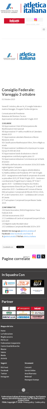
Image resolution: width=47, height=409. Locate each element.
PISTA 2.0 (4, 340)
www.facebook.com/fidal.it (21, 234)
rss (39, 19)
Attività (4, 358)
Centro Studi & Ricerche (10, 346)
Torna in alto (23, 393)
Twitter (4, 374)
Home (3, 331)
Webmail (28, 377)
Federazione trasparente (10, 343)
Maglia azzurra (7, 337)
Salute (3, 352)
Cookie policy (40, 402)
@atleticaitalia (10, 236)
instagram (35, 19)
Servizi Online (30, 370)
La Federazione (7, 334)
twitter (31, 19)
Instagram (5, 377)
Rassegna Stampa (32, 380)
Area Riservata (30, 374)
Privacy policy (28, 402)
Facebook (4, 370)
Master (3, 349)
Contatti (28, 367)
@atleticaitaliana (28, 231)
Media (3, 355)
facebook (27, 19)
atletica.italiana (29, 236)
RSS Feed (4, 367)
